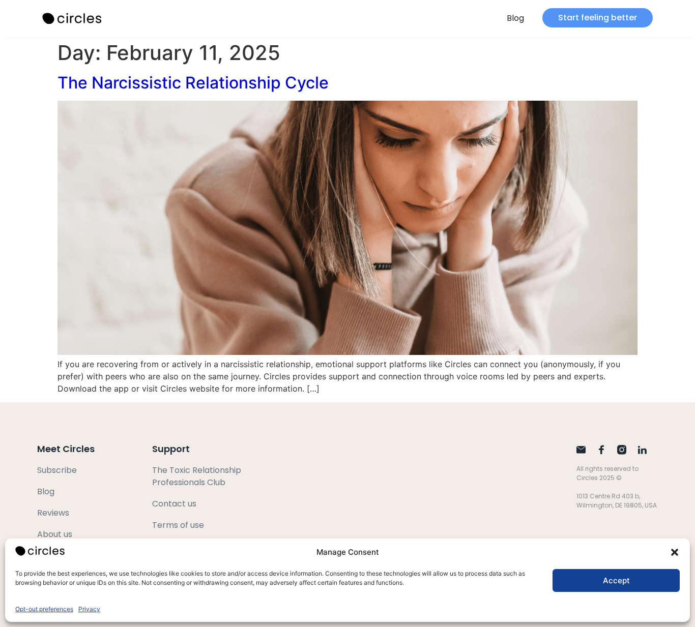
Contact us (174, 504)
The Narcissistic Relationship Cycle (193, 83)
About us (54, 534)
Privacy (89, 609)
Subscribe (57, 470)
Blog (515, 18)
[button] (675, 552)
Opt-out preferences (44, 609)
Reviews (53, 513)
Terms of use (178, 525)
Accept (616, 580)
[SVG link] (72, 18)
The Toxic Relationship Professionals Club (196, 476)
